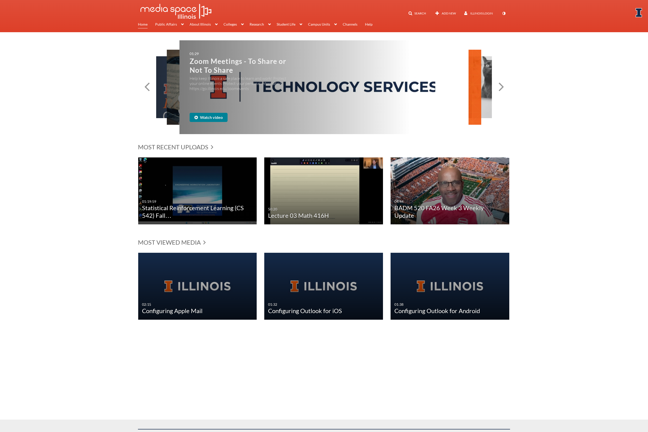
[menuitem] (146, 24)
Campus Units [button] (319, 24)
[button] (417, 13)
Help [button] (369, 24)
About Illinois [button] (200, 24)
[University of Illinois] (639, 13)
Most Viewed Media (170, 242)
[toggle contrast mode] (503, 13)
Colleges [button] (230, 24)
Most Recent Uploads (174, 147)
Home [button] (143, 24)
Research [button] (257, 24)
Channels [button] (350, 24)
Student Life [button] (286, 24)
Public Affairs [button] (166, 24)
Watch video (237, 115)
